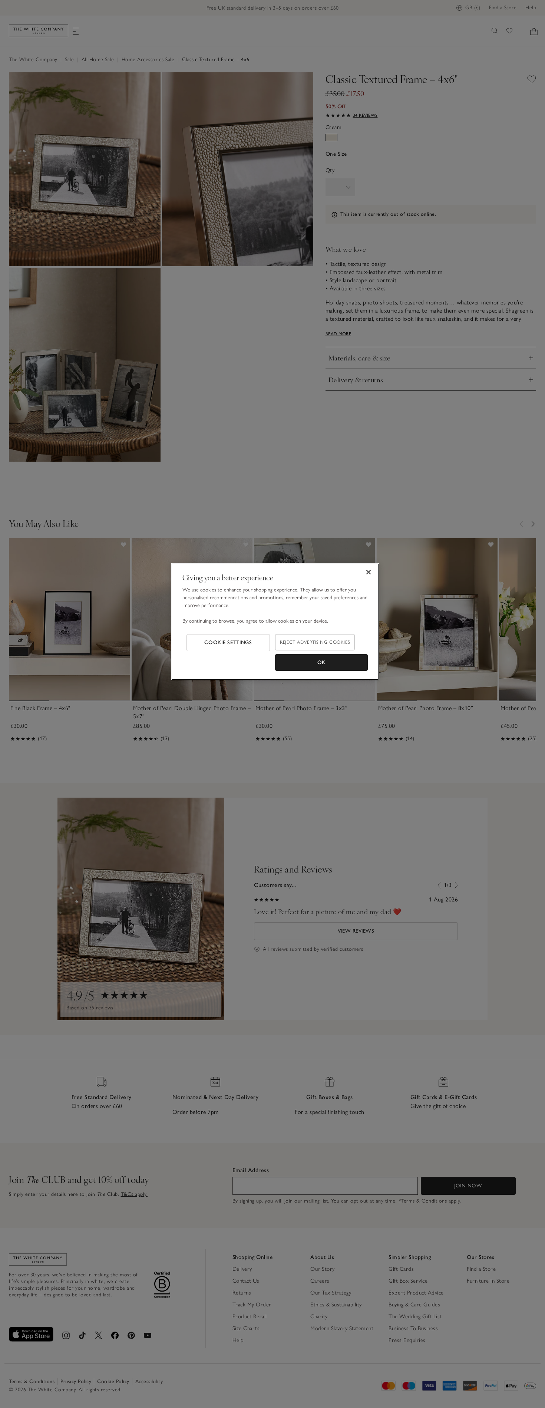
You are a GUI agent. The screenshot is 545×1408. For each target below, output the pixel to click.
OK (321, 662)
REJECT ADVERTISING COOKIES (315, 642)
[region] (275, 621)
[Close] (368, 572)
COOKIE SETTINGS (228, 642)
